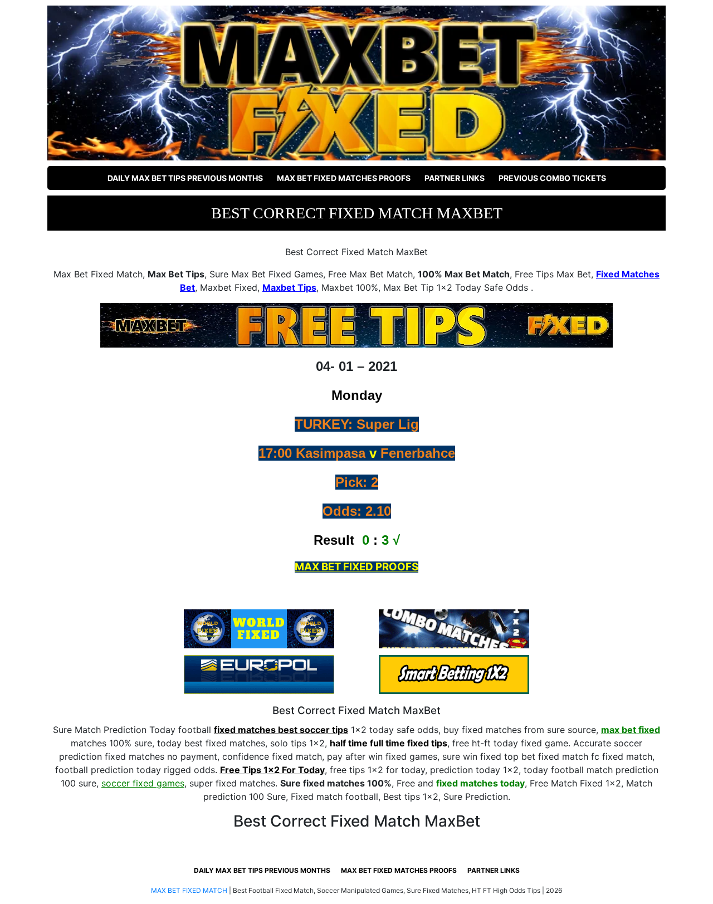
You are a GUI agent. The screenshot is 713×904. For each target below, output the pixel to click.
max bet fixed (630, 729)
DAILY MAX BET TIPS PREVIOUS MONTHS (185, 178)
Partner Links (454, 178)
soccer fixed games (142, 783)
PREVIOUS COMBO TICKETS (552, 178)
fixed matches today (480, 783)
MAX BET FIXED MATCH (189, 890)
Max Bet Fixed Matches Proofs (344, 178)
